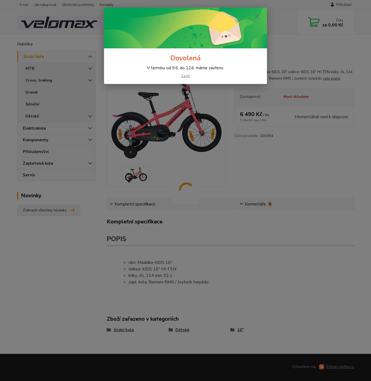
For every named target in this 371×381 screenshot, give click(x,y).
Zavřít (185, 76)
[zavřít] (257, 16)
